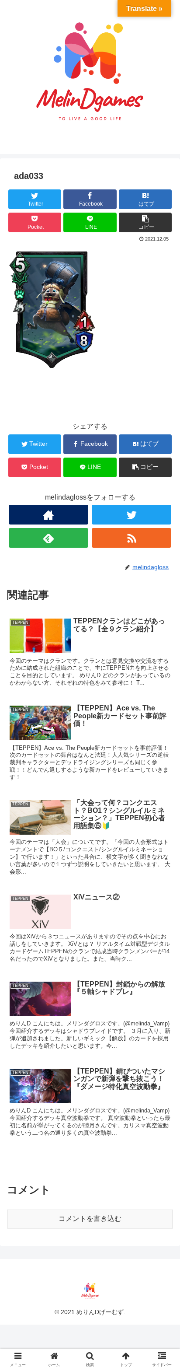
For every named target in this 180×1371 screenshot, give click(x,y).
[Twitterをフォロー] (131, 515)
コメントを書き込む (90, 1218)
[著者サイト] (48, 515)
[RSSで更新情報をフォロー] (131, 538)
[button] (162, 956)
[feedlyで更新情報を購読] (48, 538)
